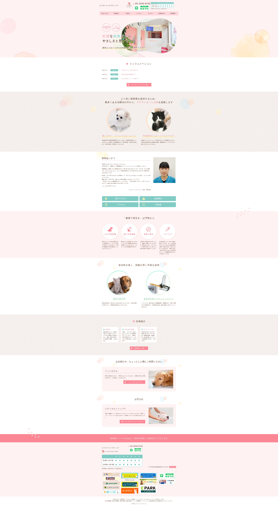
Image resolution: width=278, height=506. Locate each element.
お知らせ (158, 499)
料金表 (128, 13)
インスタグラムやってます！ (112, 451)
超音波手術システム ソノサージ (164, 501)
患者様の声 (161, 13)
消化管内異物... (130, 329)
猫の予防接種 (115, 501)
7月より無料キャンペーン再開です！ (130, 78)
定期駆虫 (138, 501)
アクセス (150, 13)
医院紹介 (116, 13)
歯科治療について (130, 501)
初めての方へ (105, 13)
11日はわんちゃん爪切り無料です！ (130, 70)
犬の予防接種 (108, 501)
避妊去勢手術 (152, 501)
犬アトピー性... (149, 329)
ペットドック (145, 501)
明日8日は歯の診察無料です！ (128, 74)
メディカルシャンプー (148, 499)
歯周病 (107, 329)
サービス (139, 13)
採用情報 (172, 13)
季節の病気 (122, 501)
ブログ (162, 499)
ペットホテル (139, 499)
